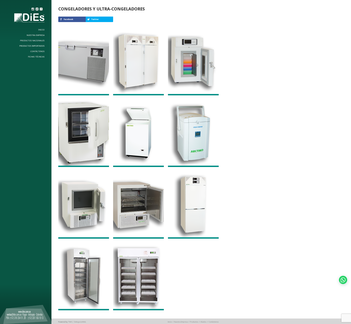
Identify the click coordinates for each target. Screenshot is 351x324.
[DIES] (29, 18)
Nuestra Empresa (181, 322)
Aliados (203, 322)
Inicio (170, 322)
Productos (194, 322)
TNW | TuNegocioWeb (77, 322)
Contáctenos (214, 322)
